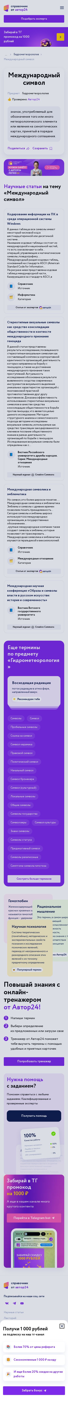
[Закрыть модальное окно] (62, 1326)
